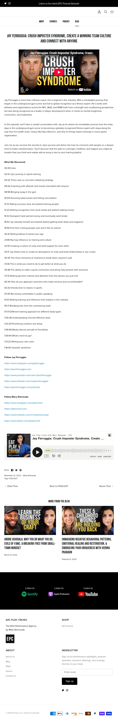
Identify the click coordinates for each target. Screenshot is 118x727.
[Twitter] (5, 3)
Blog (77, 21)
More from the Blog (59, 501)
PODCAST (13, 478)
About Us (10, 656)
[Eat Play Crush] (8, 11)
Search (9, 671)
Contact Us (11, 676)
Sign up (70, 681)
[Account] (98, 12)
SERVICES (53, 21)
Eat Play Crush (17, 713)
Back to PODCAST (59, 486)
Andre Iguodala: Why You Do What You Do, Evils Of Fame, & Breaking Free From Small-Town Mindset (29, 543)
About (41, 21)
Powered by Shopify (31, 713)
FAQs (8, 666)
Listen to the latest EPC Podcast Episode (59, 3)
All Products (67, 626)
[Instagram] (9, 3)
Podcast (66, 21)
